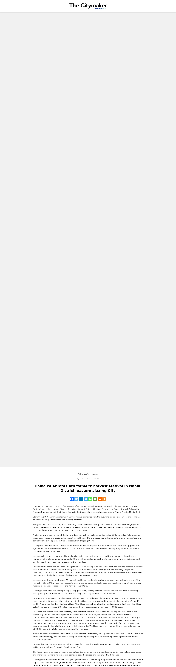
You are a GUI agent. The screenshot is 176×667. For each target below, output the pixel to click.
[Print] (100, 499)
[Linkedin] (81, 499)
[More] (104, 499)
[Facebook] (72, 499)
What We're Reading (88, 474)
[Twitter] (76, 499)
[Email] (95, 499)
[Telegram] (86, 499)
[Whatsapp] (90, 499)
